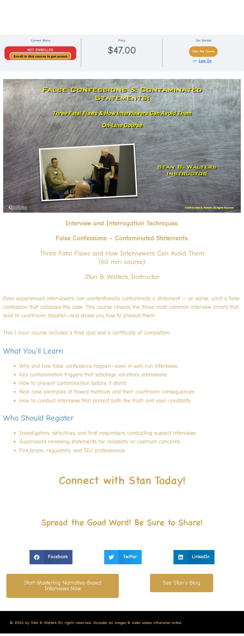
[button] (51, 557)
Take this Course (203, 51)
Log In (205, 60)
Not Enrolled (40, 50)
